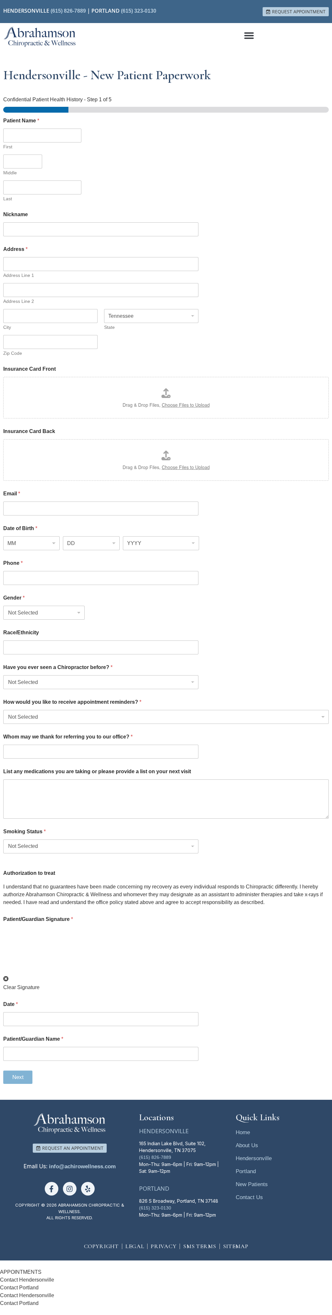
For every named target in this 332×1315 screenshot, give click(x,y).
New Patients (252, 1184)
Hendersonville (254, 1158)
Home (243, 1132)
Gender (14, 598)
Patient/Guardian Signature (38, 919)
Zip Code (12, 353)
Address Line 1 (18, 275)
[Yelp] (88, 1189)
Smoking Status (24, 831)
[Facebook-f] (51, 1189)
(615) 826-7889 (68, 11)
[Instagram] (70, 1189)
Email (11, 493)
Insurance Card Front (29, 369)
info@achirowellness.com (82, 1166)
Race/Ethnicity (21, 632)
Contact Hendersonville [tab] (27, 1280)
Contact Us (249, 1197)
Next (18, 1077)
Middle (10, 172)
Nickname (15, 214)
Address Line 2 (18, 301)
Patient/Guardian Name (33, 1039)
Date (10, 1004)
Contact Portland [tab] (19, 1287)
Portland (246, 1171)
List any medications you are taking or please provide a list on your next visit (97, 771)
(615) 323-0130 (138, 11)
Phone (13, 563)
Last (7, 198)
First (7, 146)
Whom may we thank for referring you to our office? (68, 736)
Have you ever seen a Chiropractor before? (58, 667)
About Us (247, 1145)
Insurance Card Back (29, 431)
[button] (249, 35)
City (7, 327)
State (109, 327)
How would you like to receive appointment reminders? (72, 702)
